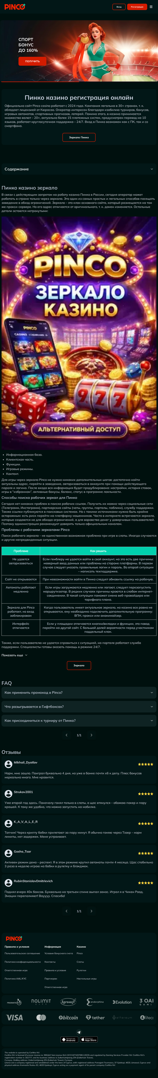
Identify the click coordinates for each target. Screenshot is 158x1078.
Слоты (80, 961)
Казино (81, 946)
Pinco (80, 953)
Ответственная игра (16, 970)
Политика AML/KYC (15, 978)
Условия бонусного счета (59, 953)
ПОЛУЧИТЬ (32, 61)
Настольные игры (87, 978)
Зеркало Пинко (79, 137)
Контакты (50, 961)
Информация (53, 946)
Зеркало (79, 665)
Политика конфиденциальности (23, 961)
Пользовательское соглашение (22, 953)
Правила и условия (17, 946)
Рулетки (81, 970)
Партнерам (51, 978)
